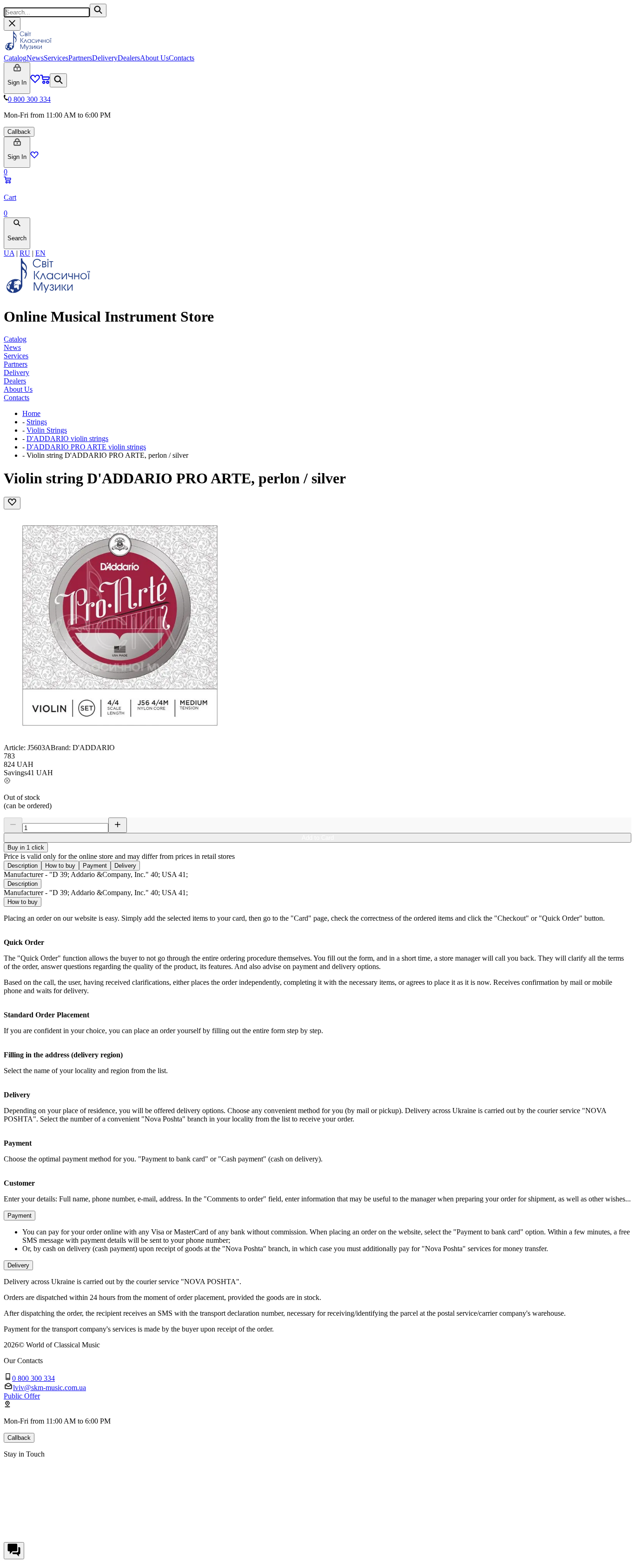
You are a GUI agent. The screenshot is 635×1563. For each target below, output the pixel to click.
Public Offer (22, 1396)
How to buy (60, 865)
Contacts (181, 58)
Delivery (105, 58)
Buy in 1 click (25, 847)
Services (56, 58)
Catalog (15, 58)
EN (40, 253)
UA (9, 253)
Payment (95, 865)
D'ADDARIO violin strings (67, 438)
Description (22, 865)
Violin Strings (46, 430)
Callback (19, 131)
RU (25, 253)
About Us (154, 58)
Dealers (129, 58)
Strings (36, 422)
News (35, 58)
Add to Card (318, 837)
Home (31, 413)
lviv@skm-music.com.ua (49, 1388)
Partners (80, 58)
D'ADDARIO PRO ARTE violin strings (86, 447)
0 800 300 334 (29, 99)
